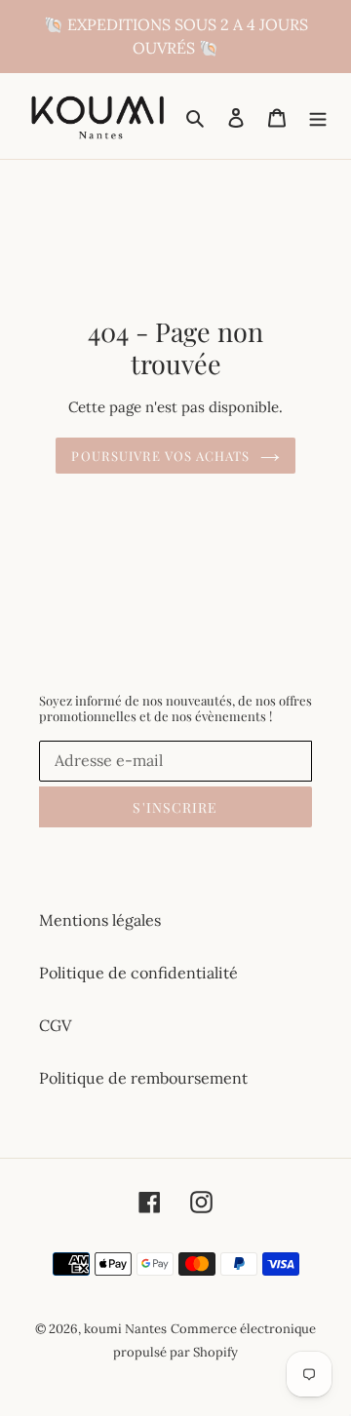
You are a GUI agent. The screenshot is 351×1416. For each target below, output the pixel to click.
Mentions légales (100, 920)
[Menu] (317, 116)
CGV (55, 1025)
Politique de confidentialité (138, 972)
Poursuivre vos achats (160, 455)
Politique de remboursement (143, 1078)
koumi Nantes (125, 1328)
